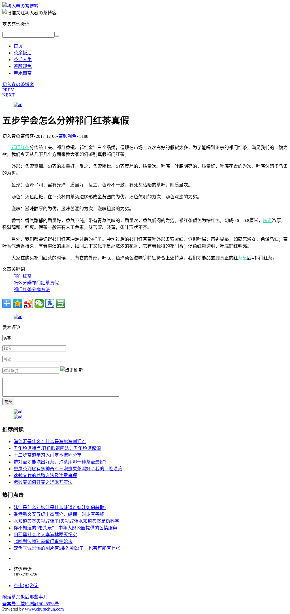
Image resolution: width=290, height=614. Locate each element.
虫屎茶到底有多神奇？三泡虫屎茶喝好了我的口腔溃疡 (68, 468)
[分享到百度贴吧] (49, 303)
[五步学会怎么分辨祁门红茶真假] (20, 6)
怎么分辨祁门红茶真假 (36, 282)
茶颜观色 (23, 66)
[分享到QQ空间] (17, 303)
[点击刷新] (71, 369)
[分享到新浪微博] (28, 303)
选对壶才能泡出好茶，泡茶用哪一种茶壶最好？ (61, 462)
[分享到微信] (39, 303)
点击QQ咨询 (26, 585)
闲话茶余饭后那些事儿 (25, 596)
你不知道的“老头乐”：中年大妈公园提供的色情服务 (65, 527)
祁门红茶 (20, 147)
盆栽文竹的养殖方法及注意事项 (45, 475)
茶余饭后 (23, 52)
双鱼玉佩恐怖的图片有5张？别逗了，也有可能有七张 (67, 548)
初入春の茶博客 (18, 84)
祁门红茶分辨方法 (32, 289)
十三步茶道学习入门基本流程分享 (48, 455)
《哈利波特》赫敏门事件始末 (43, 541)
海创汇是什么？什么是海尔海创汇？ (50, 441)
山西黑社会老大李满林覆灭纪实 (45, 534)
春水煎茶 (23, 73)
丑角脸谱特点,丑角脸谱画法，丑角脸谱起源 (57, 448)
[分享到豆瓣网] (60, 303)
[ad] (18, 104)
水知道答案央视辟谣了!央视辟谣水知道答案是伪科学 (66, 521)
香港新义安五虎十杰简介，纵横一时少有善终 (59, 514)
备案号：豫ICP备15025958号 (30, 603)
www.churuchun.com (44, 609)
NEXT (8, 95)
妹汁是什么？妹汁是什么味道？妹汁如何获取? (60, 507)
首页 (18, 46)
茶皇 (242, 258)
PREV (8, 89)
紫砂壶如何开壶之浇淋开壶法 (43, 482)
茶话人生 (23, 59)
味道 (267, 220)
